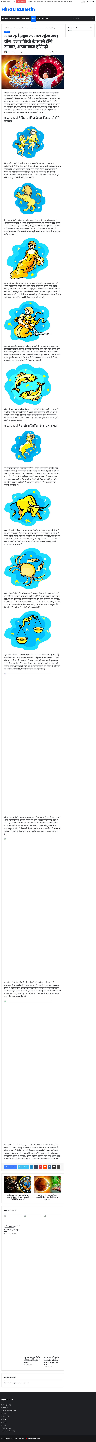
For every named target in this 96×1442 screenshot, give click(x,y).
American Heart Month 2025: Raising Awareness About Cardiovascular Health (49, 1)
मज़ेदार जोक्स (5, 18)
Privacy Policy (7, 1405)
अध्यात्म (23, 18)
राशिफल (33, 18)
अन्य (47, 18)
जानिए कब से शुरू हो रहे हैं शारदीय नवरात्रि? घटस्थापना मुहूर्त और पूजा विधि (12, 1228)
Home (7, 28)
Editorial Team (7, 1428)
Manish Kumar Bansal (34, 1438)
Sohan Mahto (11, 52)
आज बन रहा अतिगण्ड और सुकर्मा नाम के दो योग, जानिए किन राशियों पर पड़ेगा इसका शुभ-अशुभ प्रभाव (51, 1360)
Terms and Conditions (9, 1410)
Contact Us (6, 1416)
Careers (5, 1413)
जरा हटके (28, 18)
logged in (15, 1383)
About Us (5, 1407)
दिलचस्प (38, 18)
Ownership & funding (9, 1431)
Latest (4, 1422)
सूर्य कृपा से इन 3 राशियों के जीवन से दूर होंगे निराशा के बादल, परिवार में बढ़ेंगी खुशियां (32, 1360)
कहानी (43, 18)
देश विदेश (18, 18)
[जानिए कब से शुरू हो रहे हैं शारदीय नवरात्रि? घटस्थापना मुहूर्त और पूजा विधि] (12, 1219)
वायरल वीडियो (12, 18)
